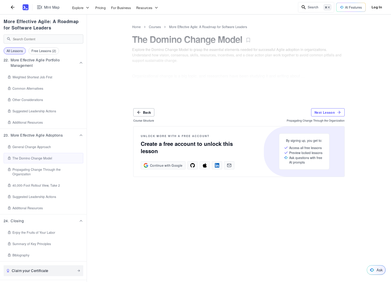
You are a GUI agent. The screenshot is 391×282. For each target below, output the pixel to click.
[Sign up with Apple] (205, 165)
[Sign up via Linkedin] (217, 165)
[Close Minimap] (87, 31)
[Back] (12, 7)
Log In (377, 7)
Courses (155, 26)
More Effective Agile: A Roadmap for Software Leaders (41, 24)
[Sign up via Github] (192, 165)
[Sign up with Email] (229, 165)
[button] (43, 63)
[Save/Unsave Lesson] (248, 40)
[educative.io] (26, 7)
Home (136, 26)
